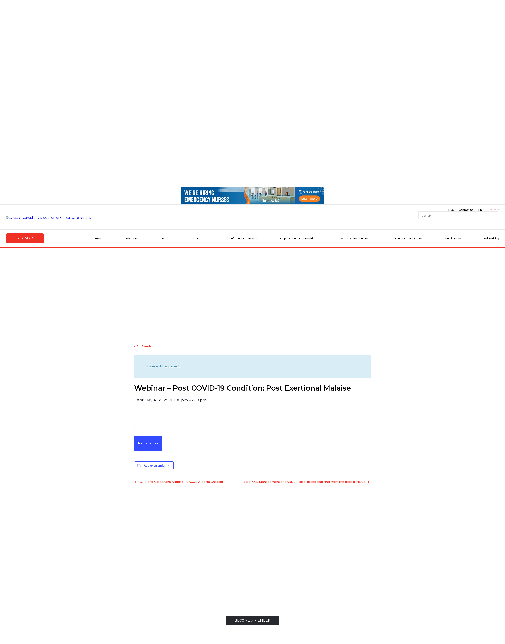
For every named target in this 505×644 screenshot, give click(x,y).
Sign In (494, 209)
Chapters (199, 238)
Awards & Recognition (353, 238)
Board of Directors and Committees (221, 592)
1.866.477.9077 (161, 598)
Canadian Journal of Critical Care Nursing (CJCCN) (337, 587)
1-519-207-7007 (158, 592)
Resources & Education (407, 238)
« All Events (143, 346)
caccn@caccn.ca (157, 604)
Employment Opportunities (298, 238)
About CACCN (204, 580)
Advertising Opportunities (332, 595)
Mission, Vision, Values (209, 586)
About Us (132, 238)
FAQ (451, 209)
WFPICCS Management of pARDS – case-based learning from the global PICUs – (307, 481)
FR (480, 209)
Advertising (491, 238)
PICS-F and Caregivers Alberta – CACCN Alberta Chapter (178, 481)
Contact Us (466, 209)
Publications (453, 238)
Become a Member (253, 620)
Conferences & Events (242, 238)
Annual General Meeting (212, 598)
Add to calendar (154, 465)
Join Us (165, 238)
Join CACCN (24, 238)
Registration (148, 443)
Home (99, 238)
